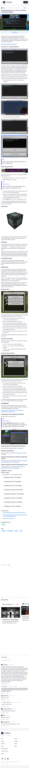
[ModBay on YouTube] (2, 759)
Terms (2, 763)
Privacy (6, 763)
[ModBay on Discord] (8, 759)
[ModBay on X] (5, 759)
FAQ (2, 738)
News (15, 738)
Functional (10, 530)
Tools (20, 530)
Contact (3, 743)
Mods (25, 7)
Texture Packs (4, 751)
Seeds (2, 753)
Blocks (3, 530)
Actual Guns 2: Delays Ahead (10, 619)
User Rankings (4, 748)
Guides (16, 741)
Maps (15, 746)
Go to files (14, 32)
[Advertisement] (14, 548)
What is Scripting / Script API (9, 44)
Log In (25, 2)
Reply (4, 683)
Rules (2, 746)
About (2, 741)
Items (16, 530)
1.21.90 (3, 524)
